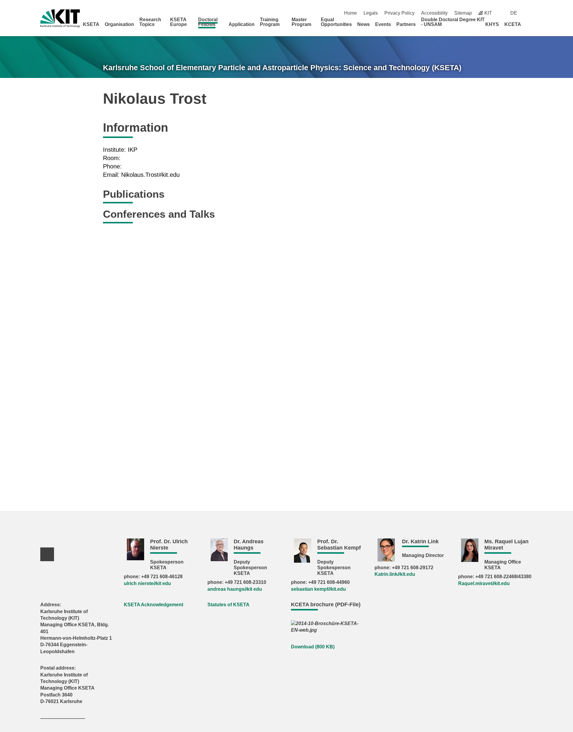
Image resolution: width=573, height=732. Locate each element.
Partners (406, 24)
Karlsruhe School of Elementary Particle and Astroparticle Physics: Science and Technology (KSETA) (282, 67)
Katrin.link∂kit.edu (395, 574)
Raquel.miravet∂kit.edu (484, 583)
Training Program (270, 22)
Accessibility (434, 13)
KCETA (512, 24)
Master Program (301, 22)
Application (242, 24)
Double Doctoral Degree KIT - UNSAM (453, 22)
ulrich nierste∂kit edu (147, 583)
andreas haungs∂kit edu (234, 589)
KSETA (91, 24)
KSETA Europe (178, 22)
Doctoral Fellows (208, 22)
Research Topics (150, 22)
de (513, 13)
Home (350, 13)
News (363, 24)
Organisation (119, 24)
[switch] (530, 13)
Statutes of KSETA (228, 604)
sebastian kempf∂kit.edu (318, 589)
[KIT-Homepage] (60, 18)
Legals (370, 13)
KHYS (492, 24)
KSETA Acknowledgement (153, 604)
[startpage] (531, 24)
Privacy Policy (399, 13)
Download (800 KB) (313, 646)
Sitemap (463, 13)
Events (383, 24)
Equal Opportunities (336, 22)
